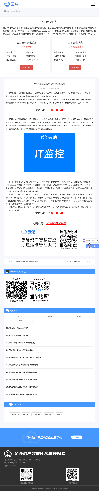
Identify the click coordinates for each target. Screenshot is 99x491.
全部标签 (59, 414)
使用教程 (49, 316)
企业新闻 (19, 320)
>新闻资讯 (11, 11)
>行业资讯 (17, 11)
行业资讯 (19, 316)
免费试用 (26, 67)
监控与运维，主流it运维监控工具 (74, 262)
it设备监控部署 (49, 414)
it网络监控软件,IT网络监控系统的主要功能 (27, 262)
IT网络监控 (22, 99)
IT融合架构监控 (15, 414)
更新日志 (79, 316)
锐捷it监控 (25, 414)
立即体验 (76, 437)
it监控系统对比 (36, 414)
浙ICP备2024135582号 (62, 488)
